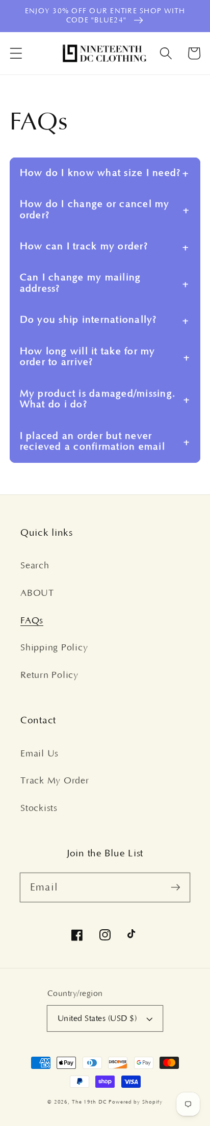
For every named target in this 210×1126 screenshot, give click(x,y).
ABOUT (37, 593)
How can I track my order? (84, 246)
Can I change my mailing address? (80, 283)
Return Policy (49, 675)
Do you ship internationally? (88, 320)
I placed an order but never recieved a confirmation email (92, 442)
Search (34, 566)
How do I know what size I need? (100, 173)
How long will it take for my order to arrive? (87, 357)
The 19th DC (90, 1102)
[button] (16, 53)
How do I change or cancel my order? (95, 210)
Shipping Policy (54, 648)
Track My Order (54, 781)
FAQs (31, 621)
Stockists (39, 808)
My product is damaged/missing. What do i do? (98, 399)
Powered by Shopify (136, 1102)
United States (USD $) (97, 1018)
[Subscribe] (176, 887)
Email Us (39, 754)
